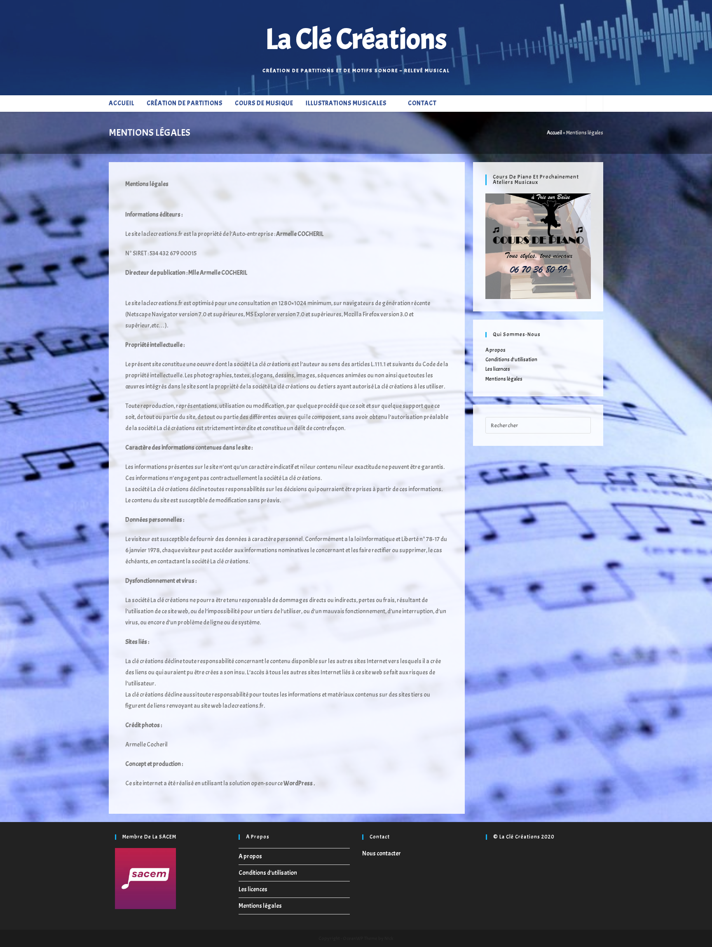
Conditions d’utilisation (511, 359)
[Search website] (594, 104)
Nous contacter (381, 853)
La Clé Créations (356, 39)
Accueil (554, 133)
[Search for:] (538, 424)
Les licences (497, 369)
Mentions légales (503, 379)
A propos (495, 350)
